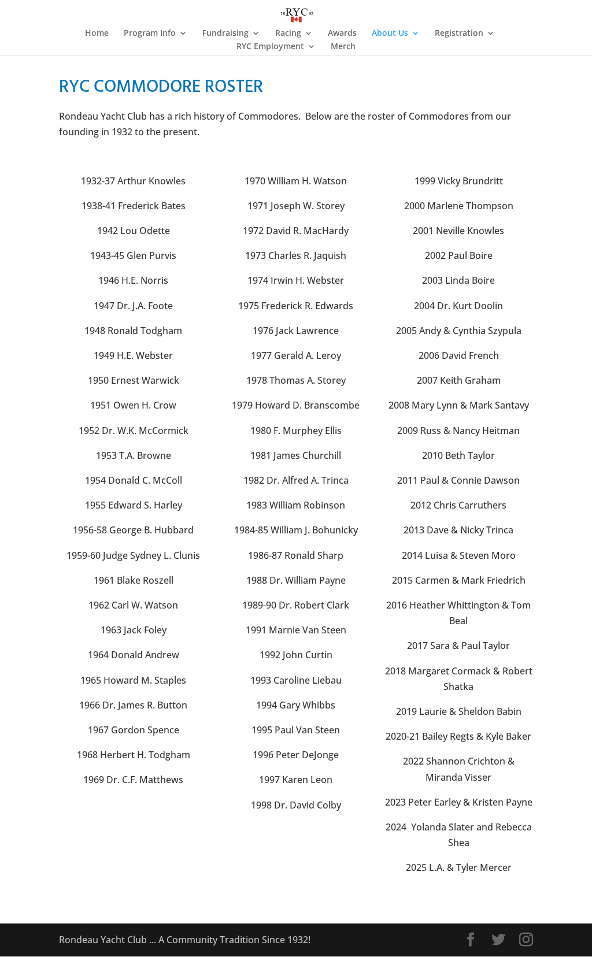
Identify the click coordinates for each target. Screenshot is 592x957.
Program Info (150, 33)
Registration (459, 33)
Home (97, 33)
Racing (288, 33)
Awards (342, 33)
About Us (390, 33)
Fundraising (225, 33)
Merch (343, 46)
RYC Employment (270, 46)
